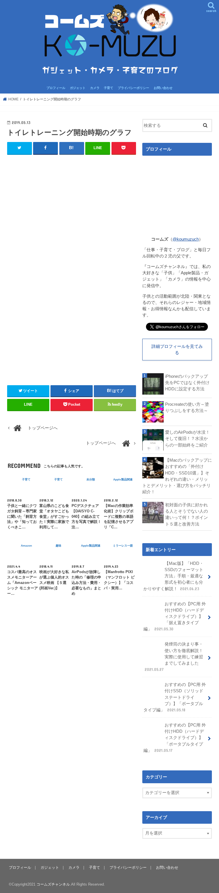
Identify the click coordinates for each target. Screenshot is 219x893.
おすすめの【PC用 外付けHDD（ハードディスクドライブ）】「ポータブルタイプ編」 (174, 738)
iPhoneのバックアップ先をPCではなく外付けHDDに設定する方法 (187, 382)
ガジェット (78, 88)
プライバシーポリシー (133, 88)
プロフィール (55, 88)
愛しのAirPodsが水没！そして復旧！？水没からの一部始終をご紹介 (187, 438)
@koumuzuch (186, 239)
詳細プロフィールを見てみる (177, 349)
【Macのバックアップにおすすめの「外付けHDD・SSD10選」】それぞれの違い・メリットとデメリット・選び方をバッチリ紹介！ (177, 476)
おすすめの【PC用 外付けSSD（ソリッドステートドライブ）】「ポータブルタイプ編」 (174, 697)
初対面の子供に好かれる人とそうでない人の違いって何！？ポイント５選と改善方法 (186, 514)
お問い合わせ (163, 88)
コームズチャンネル (53, 884)
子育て (108, 88)
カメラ (95, 88)
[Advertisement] (71, 217)
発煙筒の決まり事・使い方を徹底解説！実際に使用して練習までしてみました (174, 657)
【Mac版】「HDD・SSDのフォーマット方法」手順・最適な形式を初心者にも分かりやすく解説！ (173, 576)
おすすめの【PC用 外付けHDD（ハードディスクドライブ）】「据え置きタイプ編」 (174, 617)
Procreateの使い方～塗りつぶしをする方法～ (187, 407)
